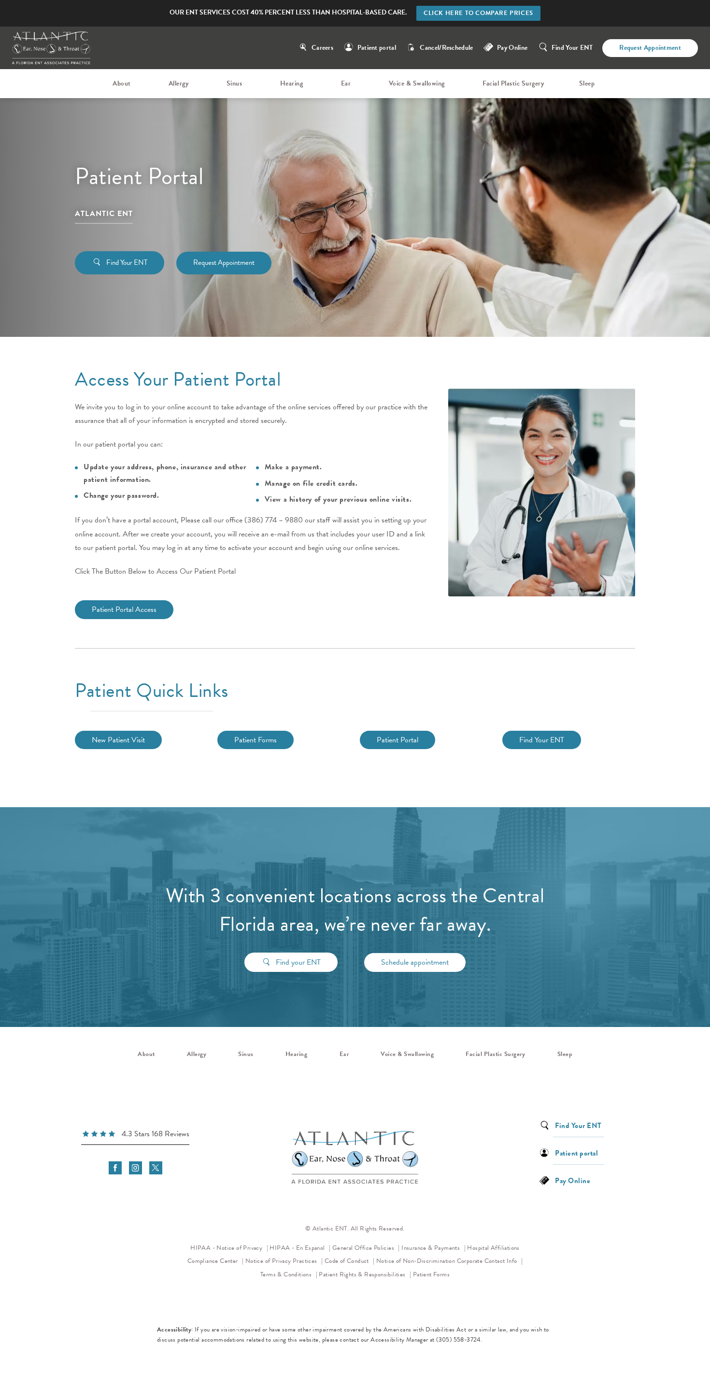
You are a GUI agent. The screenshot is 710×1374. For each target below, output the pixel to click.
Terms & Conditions (286, 1274)
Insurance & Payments (431, 1248)
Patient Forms (255, 740)
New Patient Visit (118, 740)
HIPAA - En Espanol (298, 1248)
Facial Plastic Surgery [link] (513, 83)
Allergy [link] (179, 83)
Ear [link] (346, 83)
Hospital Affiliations (493, 1248)
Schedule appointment (415, 962)
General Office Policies (364, 1248)
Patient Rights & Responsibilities (363, 1274)
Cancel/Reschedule (446, 48)
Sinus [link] (234, 83)
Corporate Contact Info (488, 1261)
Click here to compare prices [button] (478, 13)
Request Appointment (650, 48)
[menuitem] (123, 83)
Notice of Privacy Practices (284, 1261)
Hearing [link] (291, 83)
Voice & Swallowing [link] (417, 83)
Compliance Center (213, 1261)
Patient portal (376, 48)
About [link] (122, 83)
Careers (322, 48)
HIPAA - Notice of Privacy (229, 1248)
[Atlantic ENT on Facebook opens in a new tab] (115, 1167)
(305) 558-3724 (458, 1340)
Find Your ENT (572, 48)
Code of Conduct (350, 1261)
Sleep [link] (587, 83)
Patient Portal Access (124, 609)
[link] (135, 1135)
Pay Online (512, 48)
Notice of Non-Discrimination (415, 1261)
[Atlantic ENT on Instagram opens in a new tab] (135, 1167)
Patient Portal (397, 740)
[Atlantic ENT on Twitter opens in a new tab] (155, 1167)
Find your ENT (298, 962)
